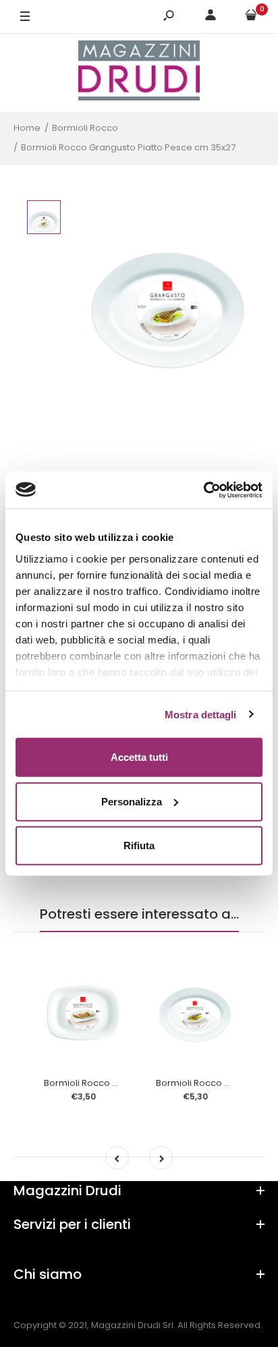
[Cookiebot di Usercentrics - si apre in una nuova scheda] (203, 489)
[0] (251, 17)
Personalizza (131, 801)
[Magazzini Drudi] (139, 72)
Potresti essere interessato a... (139, 914)
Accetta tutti (139, 757)
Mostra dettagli (201, 714)
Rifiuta (139, 845)
